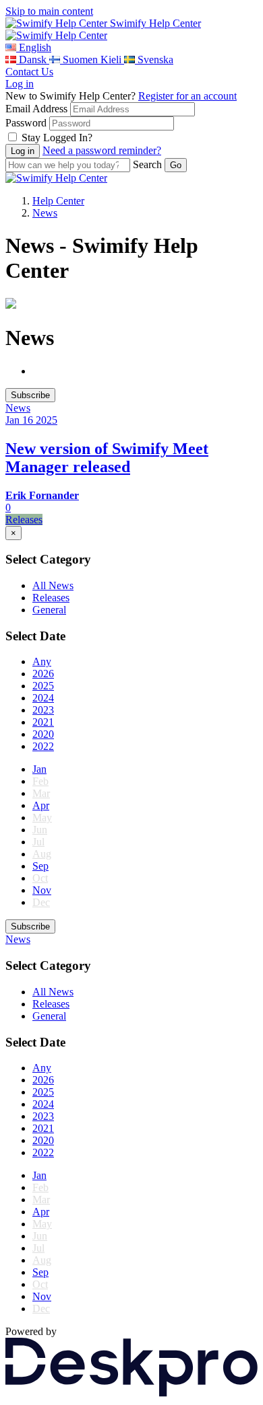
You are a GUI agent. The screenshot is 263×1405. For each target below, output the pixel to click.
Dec (41, 902)
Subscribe (30, 395)
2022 (43, 746)
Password (26, 122)
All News (53, 585)
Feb (40, 781)
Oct (40, 878)
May (42, 817)
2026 (43, 673)
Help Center (58, 200)
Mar (41, 793)
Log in (19, 83)
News (44, 213)
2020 (43, 734)
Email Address (36, 108)
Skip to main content (49, 11)
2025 (43, 685)
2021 (43, 722)
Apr (40, 805)
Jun (39, 829)
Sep (40, 866)
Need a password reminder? (101, 150)
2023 (43, 710)
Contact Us (29, 71)
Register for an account (187, 96)
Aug (41, 854)
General (49, 609)
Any (41, 661)
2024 (43, 698)
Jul (38, 841)
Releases (50, 597)
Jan (39, 769)
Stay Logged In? (57, 137)
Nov (41, 890)
